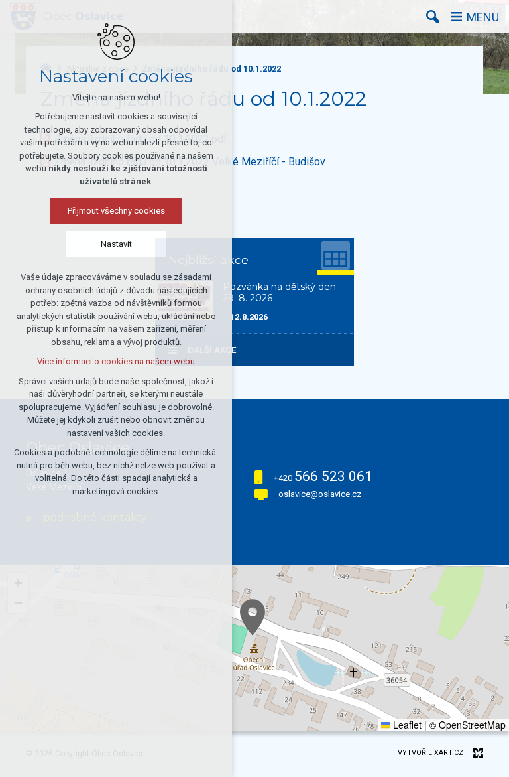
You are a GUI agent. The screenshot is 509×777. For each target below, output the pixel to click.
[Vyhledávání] (432, 16)
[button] (252, 617)
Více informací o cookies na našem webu (116, 361)
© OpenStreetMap (467, 724)
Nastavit (116, 244)
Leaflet (406, 724)
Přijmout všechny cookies (116, 211)
